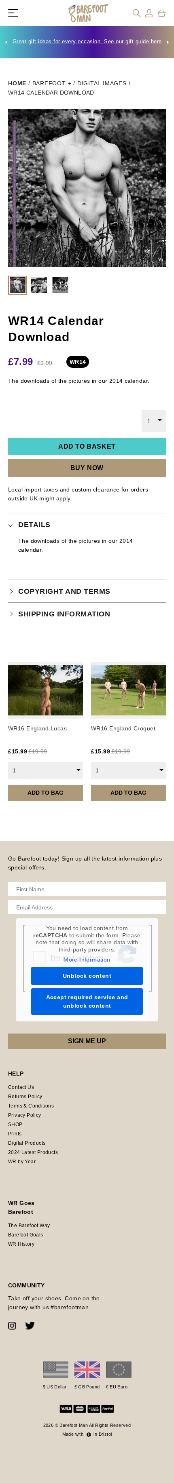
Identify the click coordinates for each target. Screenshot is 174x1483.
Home (17, 83)
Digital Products (26, 1143)
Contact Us (21, 1087)
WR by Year (22, 1161)
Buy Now (87, 467)
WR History (21, 1244)
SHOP (15, 1124)
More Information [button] (87, 959)
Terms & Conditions (31, 1106)
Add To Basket (87, 446)
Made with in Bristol (87, 1434)
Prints (14, 1134)
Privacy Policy (24, 1115)
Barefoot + (52, 83)
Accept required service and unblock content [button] (87, 1001)
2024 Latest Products (33, 1152)
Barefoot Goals (25, 1235)
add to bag (46, 792)
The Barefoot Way (29, 1225)
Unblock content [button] (87, 975)
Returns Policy (25, 1096)
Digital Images (102, 83)
